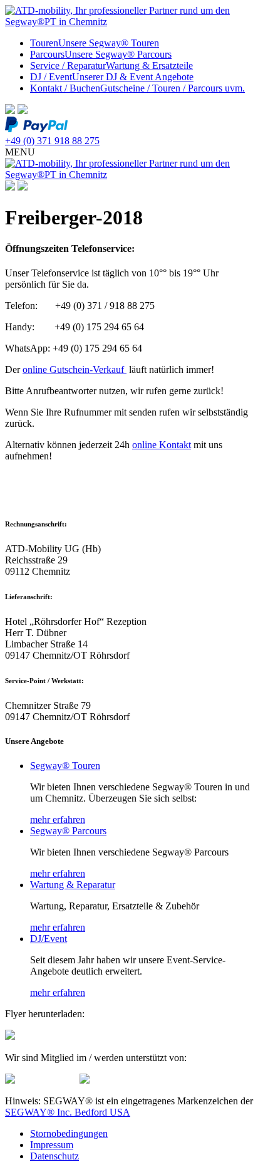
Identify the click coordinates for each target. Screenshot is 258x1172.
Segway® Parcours (68, 830)
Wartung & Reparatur (72, 884)
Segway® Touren (65, 765)
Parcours (101, 54)
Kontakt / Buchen (137, 88)
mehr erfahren (57, 819)
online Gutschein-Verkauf (74, 369)
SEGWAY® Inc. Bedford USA (67, 1112)
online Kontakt (161, 444)
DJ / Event (112, 76)
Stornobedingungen (69, 1133)
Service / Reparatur (111, 65)
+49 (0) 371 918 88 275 (52, 140)
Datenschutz (54, 1156)
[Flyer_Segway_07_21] (10, 1036)
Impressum (51, 1144)
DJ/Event (48, 938)
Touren (94, 43)
